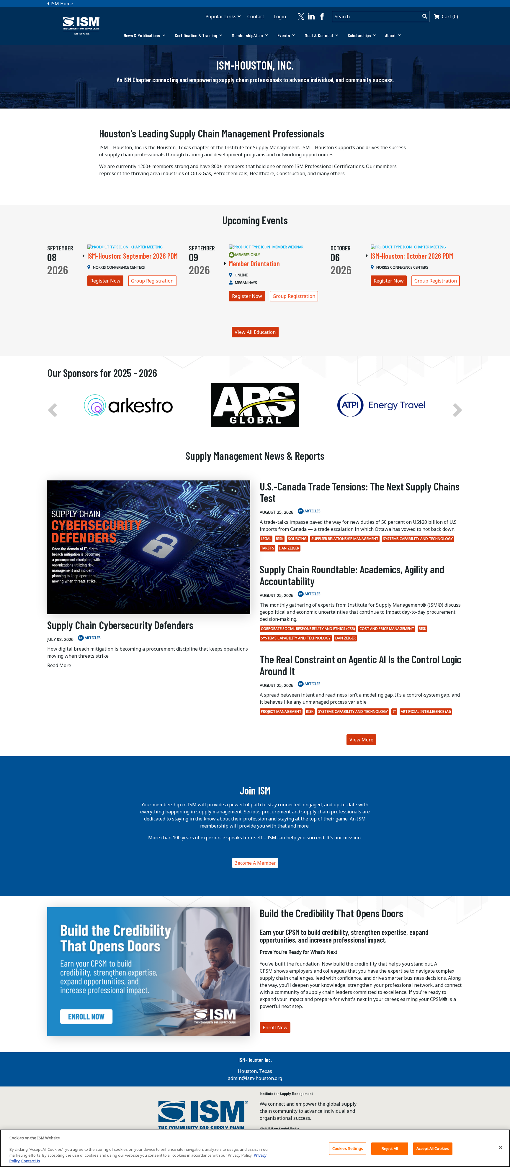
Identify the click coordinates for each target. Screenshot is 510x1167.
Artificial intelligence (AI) (426, 711)
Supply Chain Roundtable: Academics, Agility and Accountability (352, 575)
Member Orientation (254, 263)
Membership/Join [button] (247, 35)
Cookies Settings (347, 1148)
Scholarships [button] (359, 35)
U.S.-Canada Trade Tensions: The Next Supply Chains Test (360, 492)
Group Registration (152, 281)
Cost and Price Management (386, 628)
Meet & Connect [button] (319, 35)
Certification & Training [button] (196, 35)
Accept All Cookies (432, 1148)
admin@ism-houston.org (255, 1078)
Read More (59, 665)
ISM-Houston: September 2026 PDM (132, 256)
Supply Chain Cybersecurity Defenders (120, 624)
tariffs (267, 548)
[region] (255, 1148)
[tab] (144, 35)
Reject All (390, 1148)
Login (280, 16)
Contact (255, 16)
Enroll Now (275, 1027)
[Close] (500, 1147)
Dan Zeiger (289, 548)
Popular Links (220, 16)
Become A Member (255, 863)
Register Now (105, 281)
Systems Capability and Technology (418, 538)
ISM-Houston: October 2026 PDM (412, 256)
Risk (279, 538)
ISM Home (61, 3)
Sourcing (297, 538)
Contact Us (30, 1160)
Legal (266, 538)
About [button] (390, 35)
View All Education (255, 332)
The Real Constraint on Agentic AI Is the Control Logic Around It (360, 665)
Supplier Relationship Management (344, 538)
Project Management (281, 711)
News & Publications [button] (142, 35)
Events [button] (283, 35)
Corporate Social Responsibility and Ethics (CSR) (308, 628)
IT (394, 711)
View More (361, 739)
